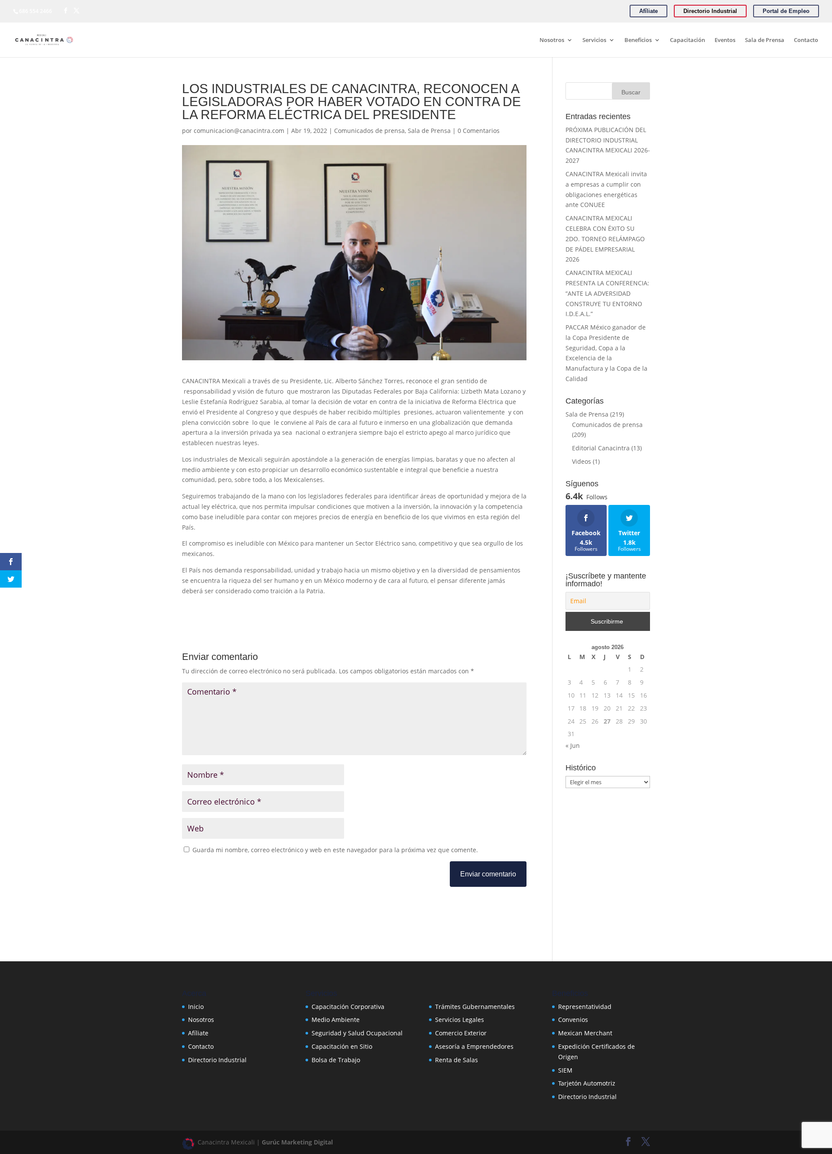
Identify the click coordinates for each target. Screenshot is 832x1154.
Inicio (196, 1006)
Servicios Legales (459, 1019)
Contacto (806, 40)
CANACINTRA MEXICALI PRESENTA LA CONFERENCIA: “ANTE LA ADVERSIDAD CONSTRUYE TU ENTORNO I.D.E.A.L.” (607, 293)
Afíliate (198, 1033)
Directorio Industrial (217, 1060)
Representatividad (584, 1006)
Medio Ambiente (336, 1019)
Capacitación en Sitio (342, 1046)
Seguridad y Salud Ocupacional (357, 1033)
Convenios (573, 1019)
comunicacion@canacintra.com (239, 130)
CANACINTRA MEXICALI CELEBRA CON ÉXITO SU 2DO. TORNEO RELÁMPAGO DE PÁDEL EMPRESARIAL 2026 (605, 238)
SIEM (565, 1070)
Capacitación (687, 40)
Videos (581, 461)
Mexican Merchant (585, 1033)
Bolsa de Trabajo (336, 1060)
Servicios (594, 40)
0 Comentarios (479, 130)
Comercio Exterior (461, 1033)
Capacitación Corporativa (348, 1006)
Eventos (725, 40)
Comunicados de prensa (369, 130)
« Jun (573, 745)
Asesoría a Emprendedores (474, 1046)
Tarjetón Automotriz (586, 1083)
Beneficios (638, 40)
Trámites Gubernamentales (475, 1006)
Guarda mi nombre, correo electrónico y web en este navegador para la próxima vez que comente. (335, 850)
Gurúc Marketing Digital (297, 1142)
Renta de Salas (456, 1060)
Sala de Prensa (764, 40)
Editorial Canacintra (601, 448)
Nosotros (552, 40)
